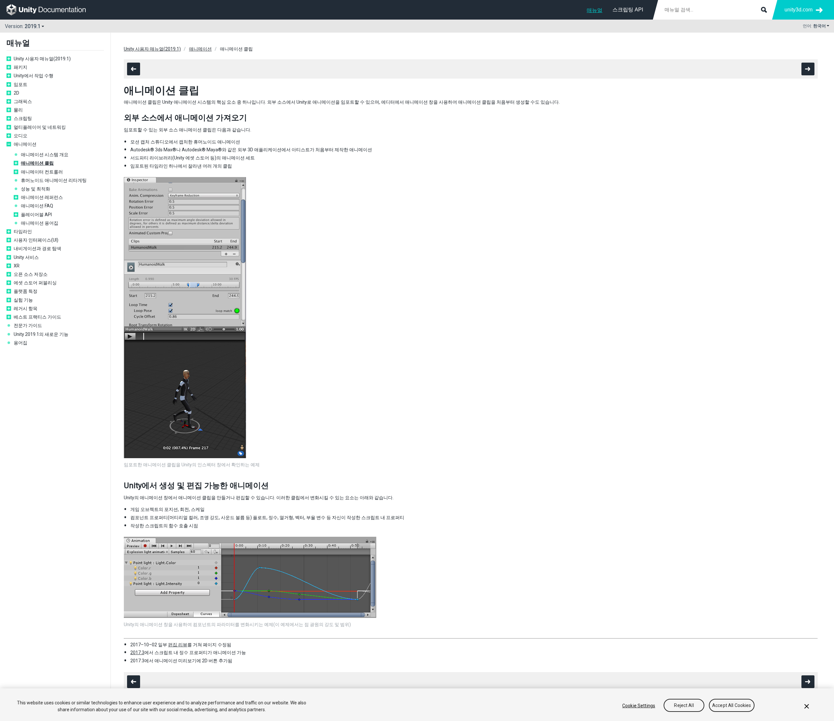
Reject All (684, 705)
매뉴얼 (594, 10)
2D (16, 93)
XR (17, 265)
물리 (18, 110)
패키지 (20, 67)
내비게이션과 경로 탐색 (37, 248)
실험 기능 (23, 300)
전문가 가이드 (28, 325)
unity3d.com (798, 9)
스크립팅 (23, 118)
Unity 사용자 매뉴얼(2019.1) (42, 58)
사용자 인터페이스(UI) (36, 240)
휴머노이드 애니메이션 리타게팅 (54, 180)
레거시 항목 (25, 308)
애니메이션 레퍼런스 (42, 197)
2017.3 (137, 652)
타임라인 (23, 231)
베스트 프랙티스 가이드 (37, 317)
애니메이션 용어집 (39, 223)
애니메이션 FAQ (37, 205)
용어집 (20, 342)
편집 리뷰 (177, 644)
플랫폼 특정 (25, 291)
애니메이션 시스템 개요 (44, 154)
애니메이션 (25, 144)
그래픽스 (23, 101)
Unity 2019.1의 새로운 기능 (41, 334)
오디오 (20, 135)
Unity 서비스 (26, 257)
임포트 (20, 84)
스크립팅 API (627, 9)
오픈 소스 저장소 (31, 274)
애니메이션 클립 (37, 163)
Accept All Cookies (731, 705)
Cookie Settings (638, 705)
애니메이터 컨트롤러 (42, 171)
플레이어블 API (36, 214)
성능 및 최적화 (35, 188)
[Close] (807, 706)
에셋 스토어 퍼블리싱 (35, 282)
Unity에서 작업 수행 (33, 75)
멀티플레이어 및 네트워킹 (40, 127)
